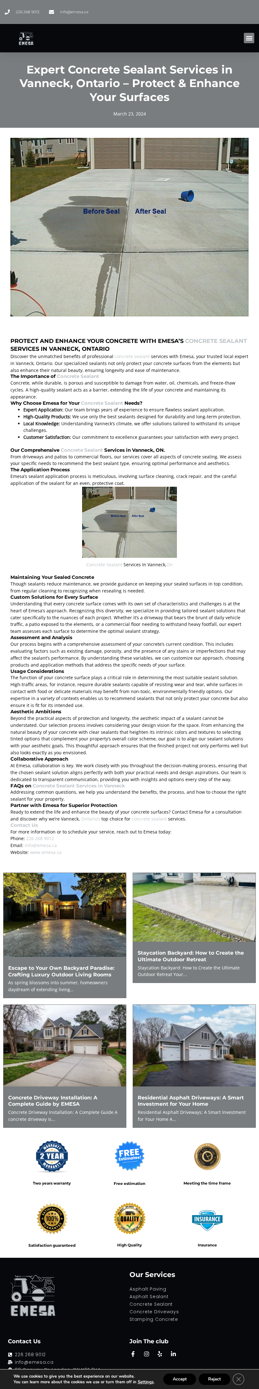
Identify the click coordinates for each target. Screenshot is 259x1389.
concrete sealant (132, 356)
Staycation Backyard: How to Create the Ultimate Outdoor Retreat (191, 956)
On (169, 565)
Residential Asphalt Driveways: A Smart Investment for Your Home (191, 1100)
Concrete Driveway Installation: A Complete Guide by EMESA (52, 1100)
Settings (146, 1382)
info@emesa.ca (41, 845)
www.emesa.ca (46, 852)
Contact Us (24, 825)
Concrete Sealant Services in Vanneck (79, 786)
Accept (180, 1379)
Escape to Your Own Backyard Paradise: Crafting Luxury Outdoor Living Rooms (61, 971)
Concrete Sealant (216, 341)
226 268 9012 (40, 838)
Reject (214, 1379)
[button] (249, 38)
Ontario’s (90, 819)
